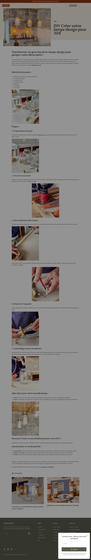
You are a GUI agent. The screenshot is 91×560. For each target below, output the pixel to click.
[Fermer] (87, 535)
